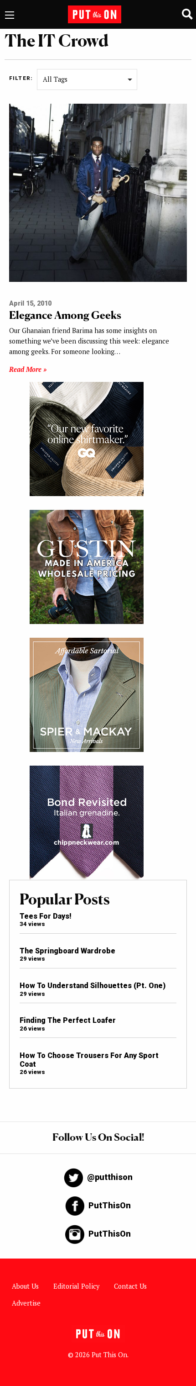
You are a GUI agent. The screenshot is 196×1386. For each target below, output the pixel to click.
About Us (25, 1286)
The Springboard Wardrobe (67, 951)
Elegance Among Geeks (65, 315)
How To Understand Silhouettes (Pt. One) (92, 985)
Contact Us (130, 1286)
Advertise (26, 1303)
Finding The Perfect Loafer (68, 1020)
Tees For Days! (46, 916)
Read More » (27, 369)
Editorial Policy (76, 1286)
